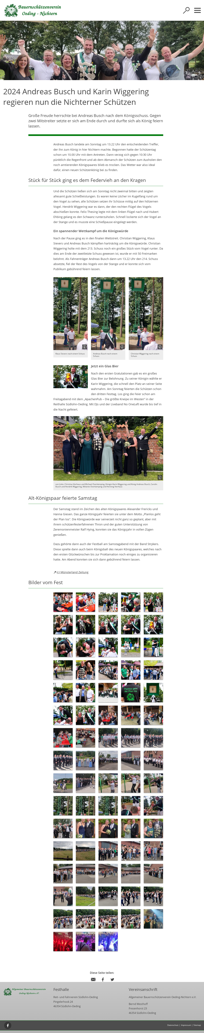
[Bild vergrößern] (70, 313)
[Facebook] (8, 1025)
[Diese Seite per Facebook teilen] (103, 982)
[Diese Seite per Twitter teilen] (112, 982)
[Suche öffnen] (186, 10)
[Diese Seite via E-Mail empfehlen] (93, 982)
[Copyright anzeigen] (200, 76)
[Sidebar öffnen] (197, 10)
